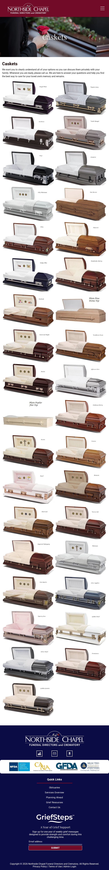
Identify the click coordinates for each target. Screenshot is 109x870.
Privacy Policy (40, 866)
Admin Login (69, 866)
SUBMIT (55, 848)
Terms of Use (55, 866)
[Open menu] (102, 8)
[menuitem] (54, 787)
